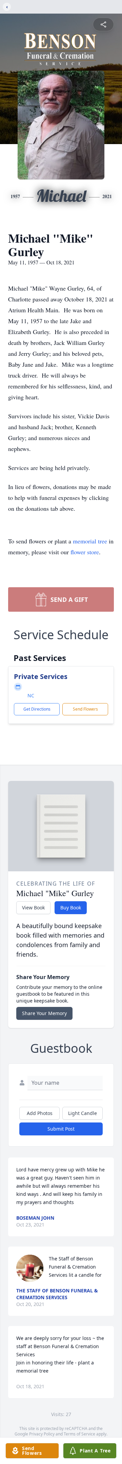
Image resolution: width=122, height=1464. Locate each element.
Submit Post (61, 1129)
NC (30, 695)
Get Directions (36, 709)
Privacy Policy (42, 1434)
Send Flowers (85, 709)
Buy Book (70, 907)
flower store (84, 552)
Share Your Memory (44, 1013)
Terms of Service (79, 1434)
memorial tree (90, 541)
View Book (33, 907)
